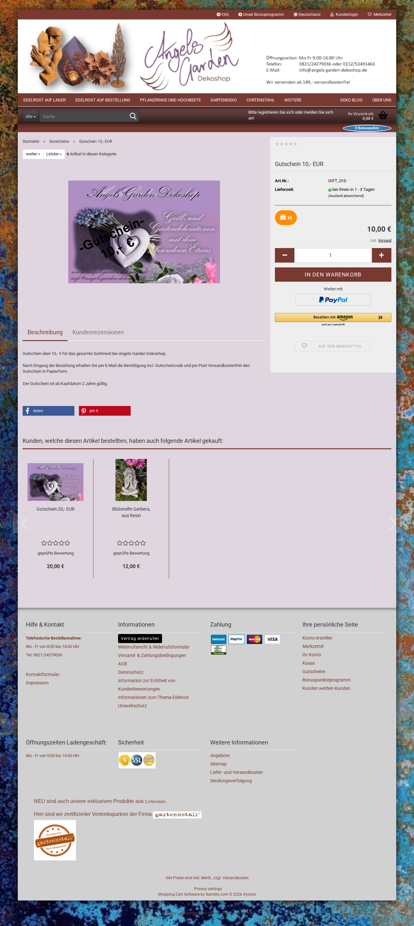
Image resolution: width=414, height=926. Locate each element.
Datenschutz (131, 672)
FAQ (225, 14)
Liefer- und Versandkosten (236, 772)
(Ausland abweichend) (346, 196)
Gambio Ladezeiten (179, 912)
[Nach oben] (396, 916)
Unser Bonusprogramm (263, 14)
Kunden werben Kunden (326, 688)
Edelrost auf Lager (44, 100)
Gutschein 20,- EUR (56, 509)
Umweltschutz (132, 705)
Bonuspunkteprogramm (326, 679)
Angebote (220, 755)
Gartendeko (224, 100)
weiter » (33, 153)
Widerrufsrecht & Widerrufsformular (154, 647)
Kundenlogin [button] (346, 14)
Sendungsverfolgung (231, 780)
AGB (122, 663)
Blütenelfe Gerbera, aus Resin (131, 512)
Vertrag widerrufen (140, 638)
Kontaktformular (43, 674)
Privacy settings (208, 889)
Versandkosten (236, 878)
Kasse (308, 663)
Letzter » (54, 153)
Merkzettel (381, 14)
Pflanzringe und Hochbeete (170, 100)
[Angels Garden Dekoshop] (207, 56)
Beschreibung (45, 332)
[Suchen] (133, 116)
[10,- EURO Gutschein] (144, 231)
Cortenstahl (260, 100)
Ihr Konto (311, 654)
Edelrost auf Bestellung (102, 100)
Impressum (37, 682)
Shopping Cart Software (179, 894)
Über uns (381, 100)
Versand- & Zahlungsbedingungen (152, 655)
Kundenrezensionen (98, 332)
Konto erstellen (317, 637)
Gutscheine (313, 671)
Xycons (249, 894)
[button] (307, 14)
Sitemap (218, 763)
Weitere (292, 100)
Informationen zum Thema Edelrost (153, 697)
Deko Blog (351, 100)
